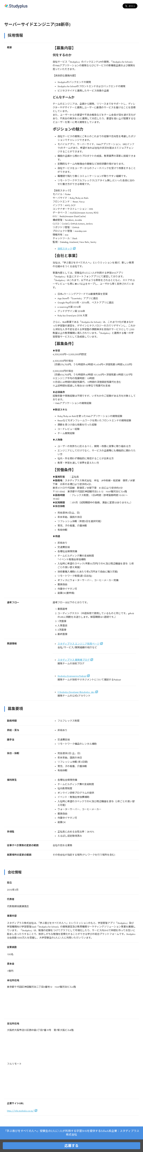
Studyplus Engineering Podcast (72, 676)
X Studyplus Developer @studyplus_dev (76, 692)
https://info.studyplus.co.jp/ (20, 1110)
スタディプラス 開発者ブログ (74, 659)
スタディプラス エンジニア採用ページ (78, 643)
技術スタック (65, 248)
